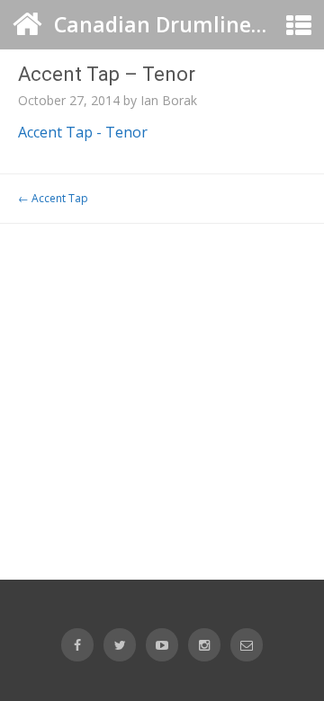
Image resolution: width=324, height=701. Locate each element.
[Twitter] (120, 644)
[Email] (246, 644)
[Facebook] (77, 644)
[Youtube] (162, 644)
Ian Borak (168, 100)
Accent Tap (53, 198)
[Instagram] (204, 644)
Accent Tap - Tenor (83, 132)
